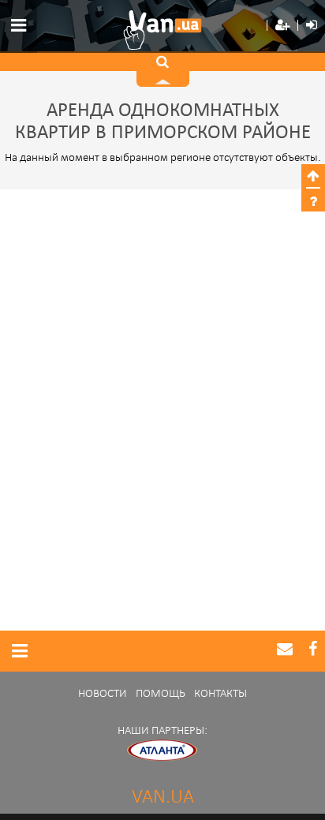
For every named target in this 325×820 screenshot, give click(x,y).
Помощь (160, 694)
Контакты (220, 694)
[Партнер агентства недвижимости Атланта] (162, 750)
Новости (102, 694)
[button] (282, 26)
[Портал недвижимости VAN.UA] (162, 30)
